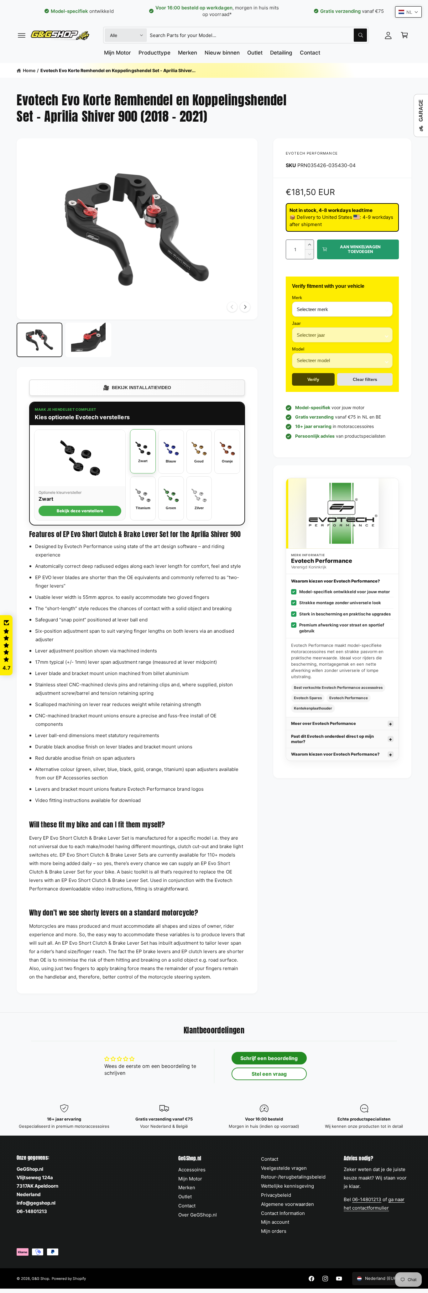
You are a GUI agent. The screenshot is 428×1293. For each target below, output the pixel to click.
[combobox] (258, 35)
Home (29, 70)
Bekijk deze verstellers (80, 510)
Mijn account (275, 1222)
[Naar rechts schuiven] (245, 307)
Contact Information (283, 1213)
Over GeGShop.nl (197, 1215)
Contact (187, 1206)
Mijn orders (273, 1231)
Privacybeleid (276, 1195)
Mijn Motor (190, 1179)
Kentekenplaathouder (313, 708)
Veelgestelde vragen (284, 1168)
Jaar (296, 323)
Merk (297, 297)
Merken (186, 1187)
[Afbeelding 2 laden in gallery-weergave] (88, 340)
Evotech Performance (312, 153)
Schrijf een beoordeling (269, 1058)
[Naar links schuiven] (232, 307)
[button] (21, 35)
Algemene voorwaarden (287, 1204)
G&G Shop (40, 1278)
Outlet (185, 1197)
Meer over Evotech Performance (323, 723)
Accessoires (192, 1170)
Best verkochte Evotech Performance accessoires (338, 687)
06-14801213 (366, 1199)
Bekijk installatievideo (137, 387)
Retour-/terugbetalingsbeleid (293, 1177)
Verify (313, 379)
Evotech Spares (308, 698)
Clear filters (365, 379)
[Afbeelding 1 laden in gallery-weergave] (39, 340)
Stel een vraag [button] (269, 1074)
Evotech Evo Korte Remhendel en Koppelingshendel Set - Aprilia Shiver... (118, 70)
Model (298, 348)
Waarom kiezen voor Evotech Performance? (335, 754)
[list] (214, 1117)
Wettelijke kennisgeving (287, 1186)
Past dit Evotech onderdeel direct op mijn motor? (332, 739)
